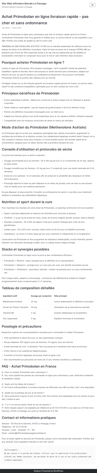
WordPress (58, 471)
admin (7, 28)
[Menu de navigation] (92, 5)
